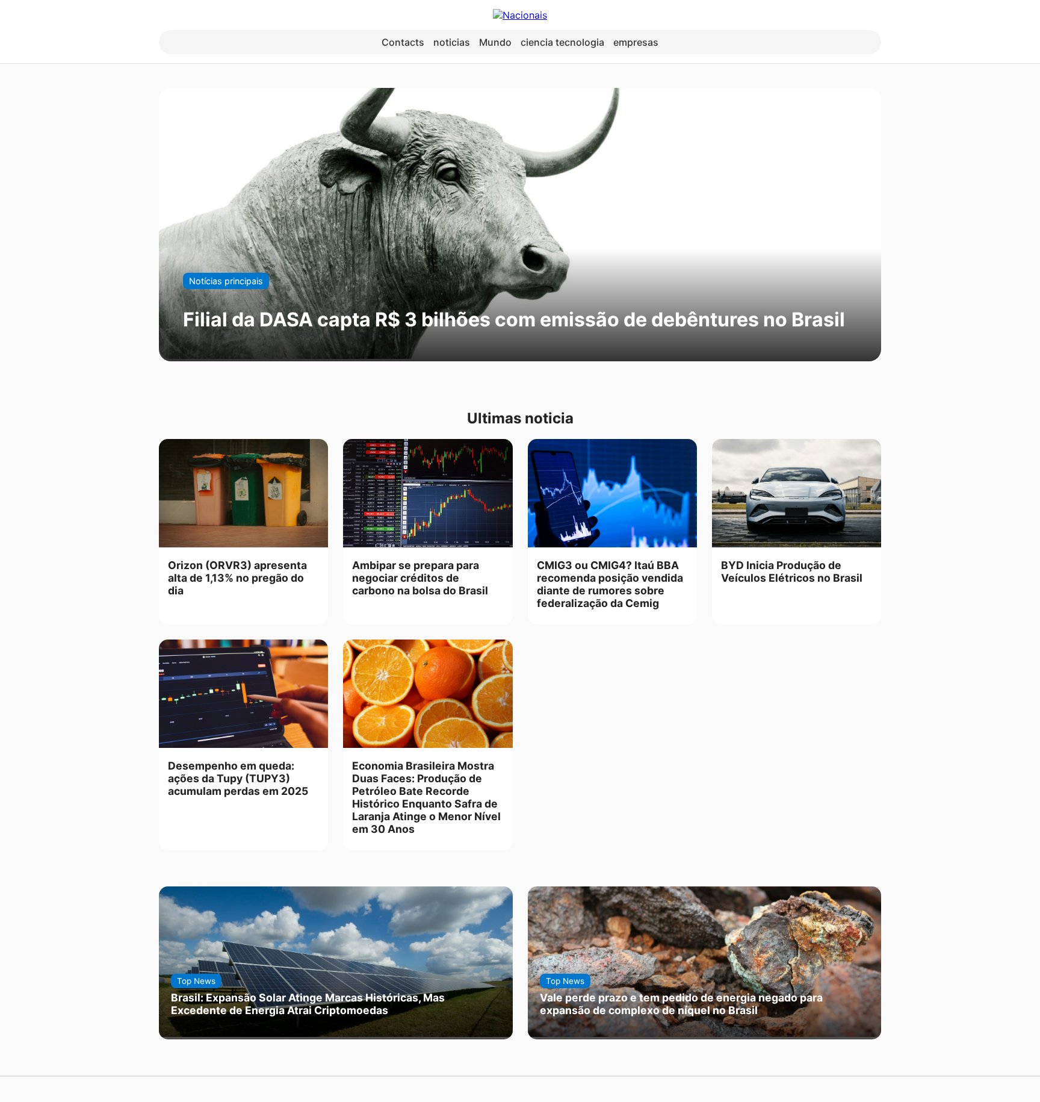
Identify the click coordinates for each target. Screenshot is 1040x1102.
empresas (635, 42)
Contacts (403, 42)
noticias (451, 42)
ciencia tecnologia (562, 42)
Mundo (495, 42)
